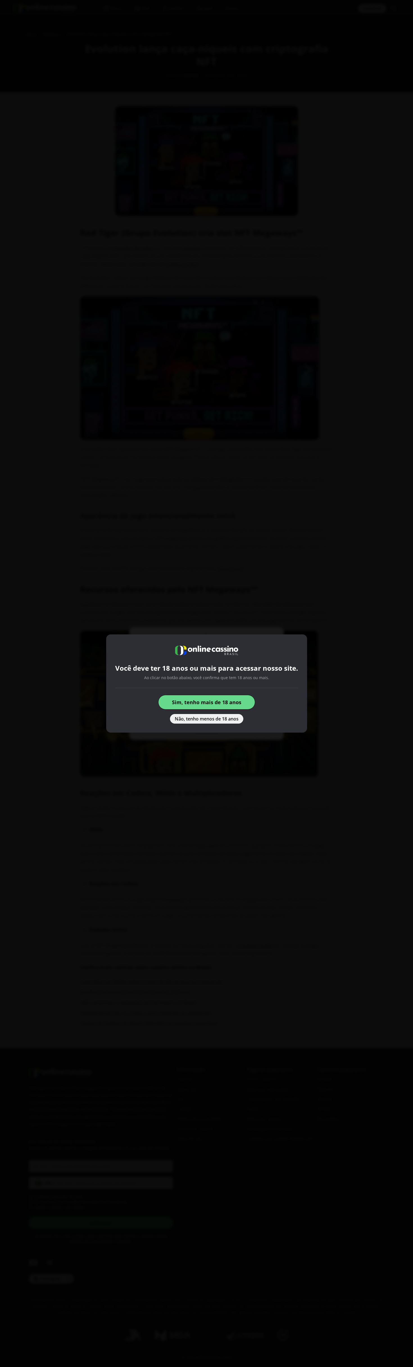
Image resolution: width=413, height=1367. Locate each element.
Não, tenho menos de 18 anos (207, 719)
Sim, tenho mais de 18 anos (206, 702)
